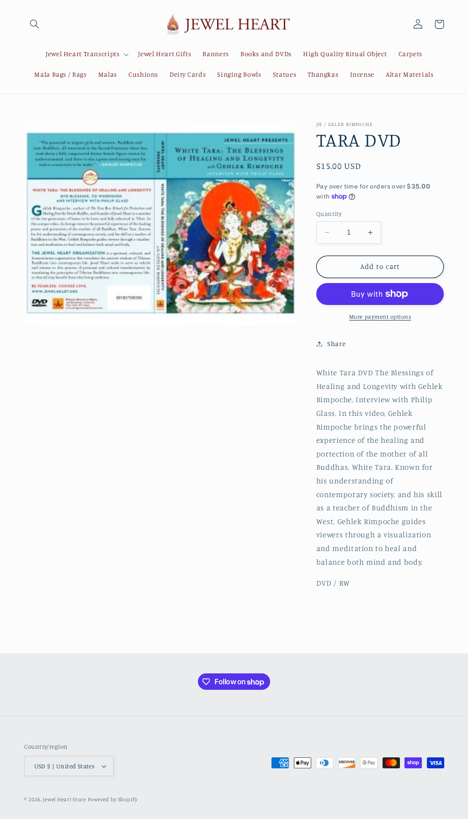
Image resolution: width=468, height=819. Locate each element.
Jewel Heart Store (64, 799)
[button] (34, 24)
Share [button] (336, 343)
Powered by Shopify (113, 799)
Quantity (328, 213)
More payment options (380, 316)
